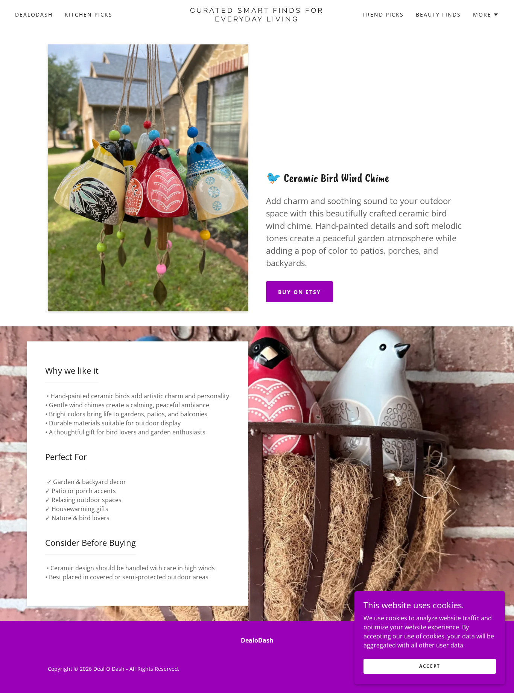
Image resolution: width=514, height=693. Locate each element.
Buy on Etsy (299, 291)
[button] (486, 14)
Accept (429, 666)
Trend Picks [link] (383, 14)
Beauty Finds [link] (438, 14)
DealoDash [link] (34, 14)
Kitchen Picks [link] (89, 14)
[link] (257, 19)
